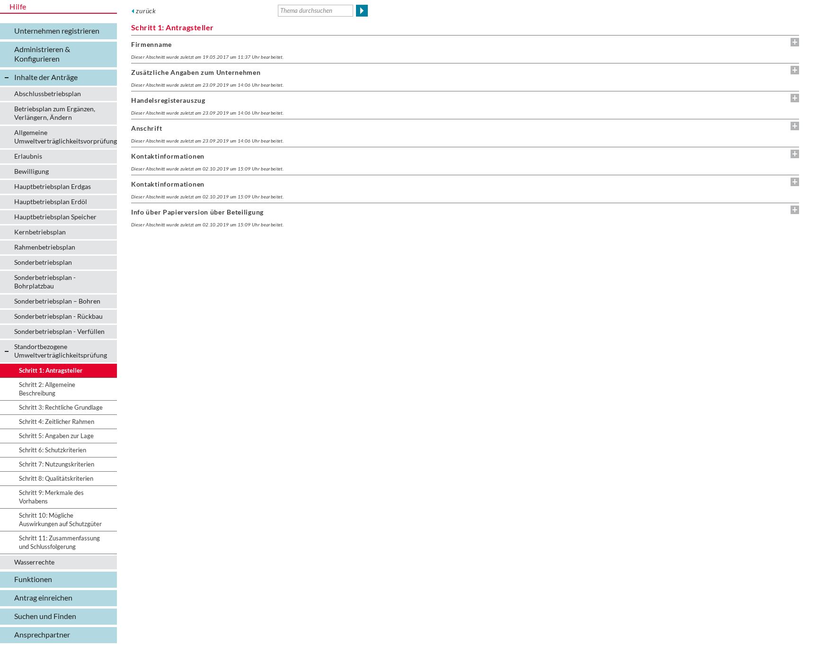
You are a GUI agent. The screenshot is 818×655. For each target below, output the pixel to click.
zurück (146, 11)
